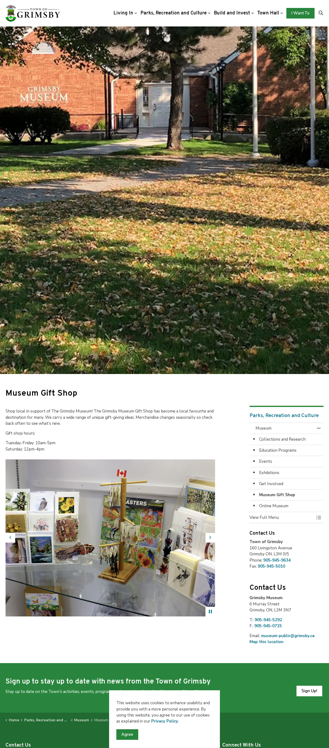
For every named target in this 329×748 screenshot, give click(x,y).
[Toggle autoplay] (210, 611)
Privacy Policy (164, 721)
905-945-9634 (277, 560)
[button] (110, 537)
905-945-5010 (271, 566)
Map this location (266, 642)
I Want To (300, 13)
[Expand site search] (320, 13)
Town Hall (268, 13)
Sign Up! (309, 691)
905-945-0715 (268, 626)
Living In (123, 13)
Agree (127, 734)
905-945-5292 (268, 620)
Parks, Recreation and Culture (173, 13)
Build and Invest (232, 13)
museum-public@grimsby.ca (288, 636)
